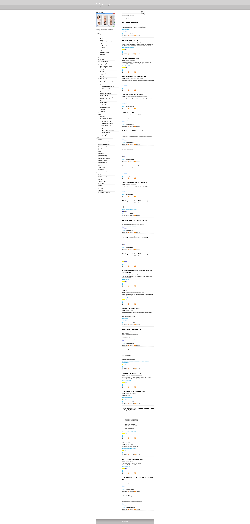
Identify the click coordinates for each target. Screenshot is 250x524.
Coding (102, 84)
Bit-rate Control (105, 127)
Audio (142, 78)
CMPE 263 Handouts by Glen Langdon (132, 94)
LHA (101, 40)
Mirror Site (139, 274)
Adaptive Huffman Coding (108, 86)
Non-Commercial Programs (104, 158)
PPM (104, 104)
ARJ (101, 36)
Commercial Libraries (103, 141)
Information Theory (139, 96)
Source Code (101, 167)
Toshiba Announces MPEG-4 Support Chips (133, 131)
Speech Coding (125, 442)
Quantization (103, 105)
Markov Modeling (104, 102)
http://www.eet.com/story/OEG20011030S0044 (128, 138)
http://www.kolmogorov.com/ (125, 29)
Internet (100, 112)
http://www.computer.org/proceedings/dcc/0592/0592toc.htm (129, 226)
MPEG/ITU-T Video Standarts (106, 118)
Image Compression (133, 78)
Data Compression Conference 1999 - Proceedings (135, 201)
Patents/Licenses (102, 162)
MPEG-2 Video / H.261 (107, 121)
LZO (101, 100)
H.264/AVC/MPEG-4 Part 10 (108, 120)
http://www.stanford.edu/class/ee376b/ (127, 397)
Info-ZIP (104, 45)
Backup (100, 56)
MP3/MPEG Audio (104, 52)
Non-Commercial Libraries (104, 156)
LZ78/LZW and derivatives (106, 98)
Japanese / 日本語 (102, 181)
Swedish (100, 190)
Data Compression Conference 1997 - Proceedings (135, 237)
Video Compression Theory (106, 125)
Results (100, 165)
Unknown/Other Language (104, 192)
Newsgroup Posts (102, 155)
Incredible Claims (102, 78)
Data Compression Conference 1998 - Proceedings (135, 254)
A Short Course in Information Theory (132, 329)
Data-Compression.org (103, 4)
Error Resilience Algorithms (108, 130)
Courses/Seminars (135, 42)
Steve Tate (124, 290)
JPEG (102, 71)
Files (99, 148)
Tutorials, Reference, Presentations (106, 171)
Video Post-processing (107, 135)
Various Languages (100, 172)
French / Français (102, 176)
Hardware (101, 149)
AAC (101, 50)
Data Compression (140, 42)
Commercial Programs (103, 142)
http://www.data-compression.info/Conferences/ (128, 47)
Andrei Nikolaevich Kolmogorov (130, 22)
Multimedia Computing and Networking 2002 (134, 76)
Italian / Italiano (101, 179)
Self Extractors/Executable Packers (107, 42)
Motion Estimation (106, 132)
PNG (102, 76)
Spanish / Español (102, 188)
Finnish (100, 174)
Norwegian (101, 183)
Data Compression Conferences (130, 40)
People (133, 292)
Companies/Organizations (129, 42)
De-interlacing (105, 128)
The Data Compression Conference (131, 58)
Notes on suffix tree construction (130, 350)
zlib (103, 47)
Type (97, 137)
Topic (97, 33)
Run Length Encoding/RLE (106, 107)
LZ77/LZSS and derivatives (106, 97)
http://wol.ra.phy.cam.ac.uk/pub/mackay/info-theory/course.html (130, 339)
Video (138, 114)
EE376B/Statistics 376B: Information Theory (133, 391)
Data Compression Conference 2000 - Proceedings (135, 220)
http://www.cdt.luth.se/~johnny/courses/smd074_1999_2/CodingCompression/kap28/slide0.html (134, 171)
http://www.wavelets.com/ (125, 318)
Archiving (101, 34)
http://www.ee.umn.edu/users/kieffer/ (126, 380)
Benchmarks (101, 57)
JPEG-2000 (103, 73)
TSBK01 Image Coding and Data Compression (134, 182)
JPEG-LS (102, 74)
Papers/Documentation (129, 96)
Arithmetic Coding (106, 88)
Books (100, 139)
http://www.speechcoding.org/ (125, 466)
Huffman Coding (106, 90)
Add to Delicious (125, 35)
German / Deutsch (102, 178)
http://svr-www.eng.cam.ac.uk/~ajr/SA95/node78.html (128, 448)
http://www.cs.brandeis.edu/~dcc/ (126, 65)
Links (126, 375)
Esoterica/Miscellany (103, 63)
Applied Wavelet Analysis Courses (131, 308)
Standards (101, 169)
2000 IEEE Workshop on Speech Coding (132, 459)
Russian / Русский (102, 187)
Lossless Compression (105, 93)
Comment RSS (132, 35)
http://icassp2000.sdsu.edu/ (125, 279)
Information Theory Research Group (131, 373)
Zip (101, 43)
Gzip (101, 38)
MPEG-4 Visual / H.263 (129, 132)
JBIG (102, 69)
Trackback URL (138, 35)
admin (124, 33)
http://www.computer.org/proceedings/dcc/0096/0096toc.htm (129, 209)
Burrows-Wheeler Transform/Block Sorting (107, 82)
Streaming (104, 134)
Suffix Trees (103, 109)
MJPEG (102, 116)
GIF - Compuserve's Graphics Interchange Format (106, 67)
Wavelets (132, 310)
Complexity (101, 59)
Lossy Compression (139, 78)
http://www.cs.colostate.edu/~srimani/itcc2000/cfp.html (128, 431)
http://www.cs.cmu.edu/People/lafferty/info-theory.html (128, 503)
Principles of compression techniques (131, 166)
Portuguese (101, 185)
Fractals (102, 91)
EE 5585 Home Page (127, 149)
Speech (132, 444)
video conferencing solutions (104, 27)
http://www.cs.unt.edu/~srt (125, 297)
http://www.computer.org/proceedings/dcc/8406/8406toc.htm (129, 259)
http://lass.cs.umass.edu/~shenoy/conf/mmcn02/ (128, 83)
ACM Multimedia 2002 (128, 113)
